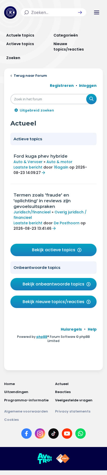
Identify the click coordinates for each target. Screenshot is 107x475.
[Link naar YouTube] (67, 434)
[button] (80, 12)
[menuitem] (71, 329)
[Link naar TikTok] (53, 434)
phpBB (41, 336)
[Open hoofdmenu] (96, 12)
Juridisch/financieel (32, 212)
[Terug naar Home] (10, 12)
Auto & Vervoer (28, 161)
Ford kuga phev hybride (41, 156)
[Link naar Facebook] (26, 434)
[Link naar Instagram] (40, 434)
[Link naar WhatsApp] (80, 434)
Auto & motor (59, 161)
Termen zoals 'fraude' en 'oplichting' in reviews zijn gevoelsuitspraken (42, 200)
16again (61, 167)
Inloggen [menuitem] (88, 85)
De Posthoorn (66, 223)
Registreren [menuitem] (62, 85)
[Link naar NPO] (63, 458)
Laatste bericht (28, 167)
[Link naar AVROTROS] (44, 458)
